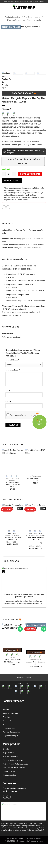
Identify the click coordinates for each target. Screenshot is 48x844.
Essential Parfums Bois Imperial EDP (12, 538)
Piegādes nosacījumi (10, 736)
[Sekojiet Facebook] (5, 797)
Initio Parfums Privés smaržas (14, 768)
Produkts (6, 717)
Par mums (7, 706)
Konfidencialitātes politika (15, 838)
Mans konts (7, 721)
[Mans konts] (39, 8)
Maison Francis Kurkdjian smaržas (15, 764)
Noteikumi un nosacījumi (33, 838)
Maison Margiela (34, 20)
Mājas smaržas (8, 753)
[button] (3, 8)
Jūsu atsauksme (12, 370)
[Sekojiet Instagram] (9, 797)
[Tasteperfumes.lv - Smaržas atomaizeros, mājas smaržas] (24, 7)
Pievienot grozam (30, 174)
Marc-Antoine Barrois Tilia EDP (36, 538)
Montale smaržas (9, 775)
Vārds (8, 390)
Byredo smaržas (9, 771)
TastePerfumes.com (10, 713)
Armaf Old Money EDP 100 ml (35, 479)
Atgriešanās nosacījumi (11, 732)
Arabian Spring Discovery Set (35, 663)
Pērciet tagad (12, 181)
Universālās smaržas (16, 20)
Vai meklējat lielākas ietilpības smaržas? (23, 161)
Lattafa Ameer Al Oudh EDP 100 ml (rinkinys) (12, 661)
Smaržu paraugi (9, 728)
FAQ (4, 724)
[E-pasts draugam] (8, 207)
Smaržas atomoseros (32, 17)
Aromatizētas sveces (10, 756)
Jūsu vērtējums (12, 360)
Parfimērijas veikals (13, 17)
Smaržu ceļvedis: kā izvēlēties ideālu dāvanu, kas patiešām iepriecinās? (24, 596)
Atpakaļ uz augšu (24, 677)
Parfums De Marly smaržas (13, 760)
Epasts (8, 401)
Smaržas (6, 749)
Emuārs (6, 710)
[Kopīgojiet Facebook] (4, 207)
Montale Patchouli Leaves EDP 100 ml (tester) (12, 484)
